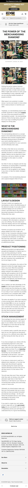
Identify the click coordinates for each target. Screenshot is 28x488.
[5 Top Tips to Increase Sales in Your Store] (2, 486)
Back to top (14, 426)
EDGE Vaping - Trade (9, 481)
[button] (25, 14)
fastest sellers (14, 280)
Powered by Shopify (18, 481)
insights (23, 112)
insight (3, 286)
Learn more (14, 9)
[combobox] (14, 18)
